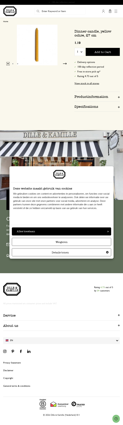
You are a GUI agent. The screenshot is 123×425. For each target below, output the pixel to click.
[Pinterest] (12, 351)
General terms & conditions (16, 386)
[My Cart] (110, 11)
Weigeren (62, 242)
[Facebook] (20, 351)
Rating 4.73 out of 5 (87, 76)
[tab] (97, 97)
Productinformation (91, 97)
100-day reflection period (90, 66)
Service (9, 315)
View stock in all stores (86, 83)
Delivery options (86, 62)
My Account (103, 11)
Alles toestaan (26, 231)
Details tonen (60, 252)
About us (10, 326)
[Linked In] (28, 351)
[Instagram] (4, 351)
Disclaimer (8, 370)
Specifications (86, 107)
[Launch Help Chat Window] (116, 419)
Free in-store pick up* (63, 2)
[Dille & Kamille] (10, 11)
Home (5, 21)
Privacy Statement (12, 363)
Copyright (8, 378)
